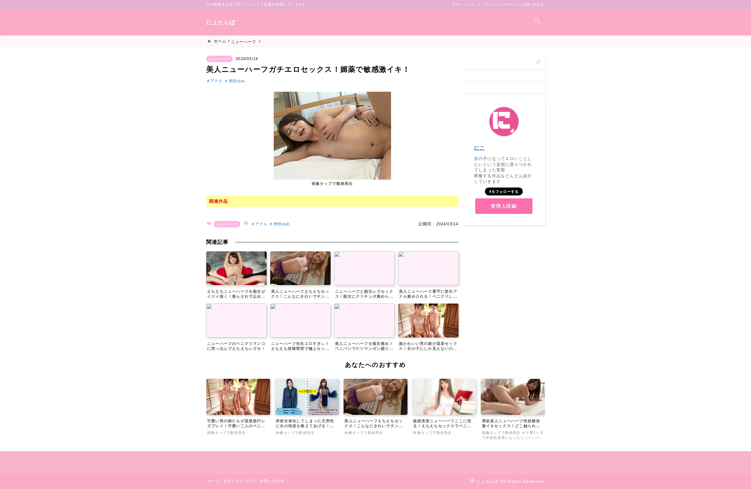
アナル (216, 81)
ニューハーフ (219, 59)
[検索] (538, 62)
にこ (479, 148)
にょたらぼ (221, 22)
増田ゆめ (237, 81)
